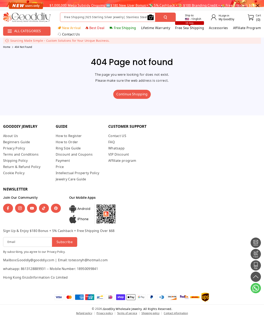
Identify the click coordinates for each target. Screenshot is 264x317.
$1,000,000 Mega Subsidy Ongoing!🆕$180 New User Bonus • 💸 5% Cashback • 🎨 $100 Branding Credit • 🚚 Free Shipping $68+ (153, 5)
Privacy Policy (14, 148)
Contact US (117, 136)
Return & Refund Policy (22, 166)
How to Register (69, 136)
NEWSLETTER (15, 189)
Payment (63, 160)
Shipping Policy (15, 160)
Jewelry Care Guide (71, 179)
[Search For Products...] (165, 17)
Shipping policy (150, 313)
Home (6, 47)
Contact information (176, 313)
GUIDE (61, 126)
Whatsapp (116, 148)
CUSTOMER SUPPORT (127, 126)
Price (60, 166)
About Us (10, 136)
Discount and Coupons (74, 154)
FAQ (111, 142)
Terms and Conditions (21, 154)
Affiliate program (122, 160)
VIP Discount (118, 154)
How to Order (67, 142)
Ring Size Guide (68, 148)
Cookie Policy (14, 173)
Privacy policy (105, 313)
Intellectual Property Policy (77, 173)
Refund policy (84, 313)
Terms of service (127, 313)
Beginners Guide (16, 142)
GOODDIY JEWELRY (20, 126)
